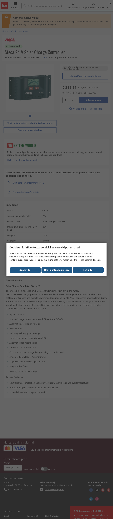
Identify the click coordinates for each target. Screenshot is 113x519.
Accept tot (25, 270)
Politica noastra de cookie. (89, 260)
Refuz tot (88, 270)
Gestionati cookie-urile (57, 270)
